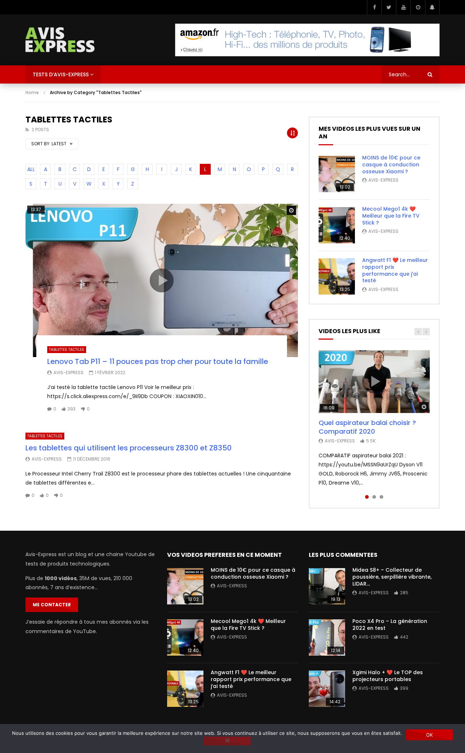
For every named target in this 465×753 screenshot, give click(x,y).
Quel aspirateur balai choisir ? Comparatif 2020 (367, 427)
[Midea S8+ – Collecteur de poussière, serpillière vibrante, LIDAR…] (327, 586)
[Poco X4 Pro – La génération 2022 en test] (327, 637)
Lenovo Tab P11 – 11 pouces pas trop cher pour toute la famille (157, 361)
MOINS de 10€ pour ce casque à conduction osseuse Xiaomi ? (391, 164)
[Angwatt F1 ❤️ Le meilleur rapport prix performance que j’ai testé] (337, 276)
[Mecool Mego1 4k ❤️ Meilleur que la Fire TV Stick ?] (337, 225)
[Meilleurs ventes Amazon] (307, 40)
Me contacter (52, 605)
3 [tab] (381, 497)
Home (32, 92)
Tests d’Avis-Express (61, 74)
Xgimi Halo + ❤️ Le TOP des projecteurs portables (387, 676)
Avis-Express (68, 372)
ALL (31, 169)
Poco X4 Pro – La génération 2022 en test (389, 625)
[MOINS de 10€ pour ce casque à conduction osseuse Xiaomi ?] (337, 174)
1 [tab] (367, 497)
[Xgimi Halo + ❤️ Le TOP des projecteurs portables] (327, 689)
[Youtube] (403, 7)
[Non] (227, 741)
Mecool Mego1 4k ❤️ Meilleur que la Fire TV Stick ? (391, 215)
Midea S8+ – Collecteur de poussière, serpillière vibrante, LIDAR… (392, 576)
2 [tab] (374, 497)
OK (429, 735)
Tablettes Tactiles (66, 349)
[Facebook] (374, 7)
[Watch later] (418, 7)
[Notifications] (432, 7)
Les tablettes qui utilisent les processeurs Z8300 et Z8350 (128, 448)
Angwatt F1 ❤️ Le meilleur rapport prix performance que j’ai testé (395, 270)
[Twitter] (388, 7)
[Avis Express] (60, 40)
